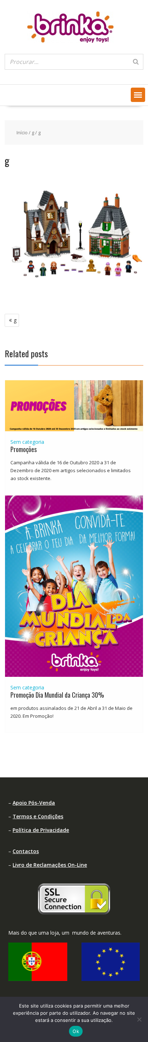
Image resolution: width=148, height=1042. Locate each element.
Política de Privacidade (41, 830)
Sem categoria (27, 441)
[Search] (136, 61)
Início (22, 132)
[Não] (139, 1019)
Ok (76, 1031)
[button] (138, 95)
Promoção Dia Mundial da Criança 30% (57, 694)
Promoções (23, 449)
